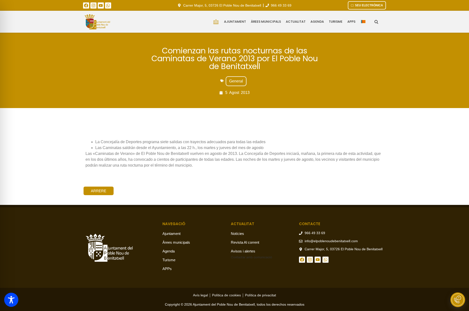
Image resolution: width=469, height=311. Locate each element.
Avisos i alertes (243, 251)
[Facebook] (86, 5)
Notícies (237, 233)
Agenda (317, 21)
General (236, 81)
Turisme (335, 21)
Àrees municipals (266, 21)
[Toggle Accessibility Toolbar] (11, 299)
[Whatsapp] (108, 5)
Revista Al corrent (245, 242)
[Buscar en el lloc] (376, 22)
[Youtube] (101, 5)
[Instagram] (93, 5)
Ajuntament (235, 21)
